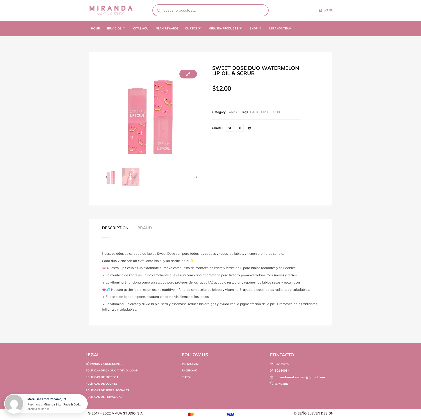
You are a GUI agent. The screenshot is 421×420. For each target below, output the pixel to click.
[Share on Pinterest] (239, 127)
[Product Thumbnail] (188, 74)
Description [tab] (115, 227)
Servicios (113, 28)
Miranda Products (223, 28)
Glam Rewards (167, 28)
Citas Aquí (141, 28)
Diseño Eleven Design (313, 413)
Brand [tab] (144, 227)
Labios (232, 112)
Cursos (191, 28)
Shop (254, 28)
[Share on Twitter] (230, 127)
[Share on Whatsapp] (250, 128)
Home (95, 28)
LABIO (254, 112)
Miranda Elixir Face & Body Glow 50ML (62, 404)
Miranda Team (280, 28)
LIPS (264, 112)
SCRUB (274, 112)
